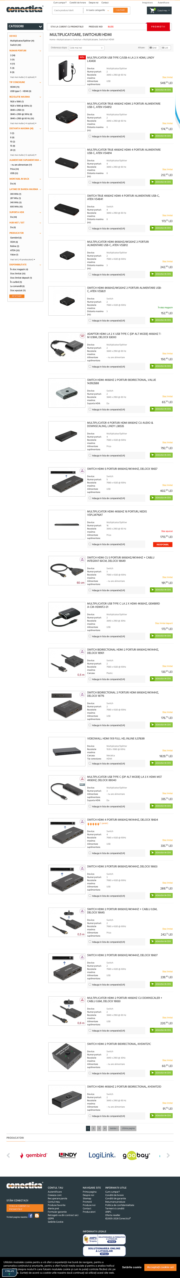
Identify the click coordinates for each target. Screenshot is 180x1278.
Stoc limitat (17, 273)
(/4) (108, 90)
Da (13, 183)
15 (12, 146)
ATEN (15, 250)
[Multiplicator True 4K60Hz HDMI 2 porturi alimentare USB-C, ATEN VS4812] (66, 116)
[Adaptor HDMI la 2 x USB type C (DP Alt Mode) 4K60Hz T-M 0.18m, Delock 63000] (66, 347)
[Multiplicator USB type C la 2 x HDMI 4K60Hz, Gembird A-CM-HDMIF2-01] (66, 616)
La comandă (17, 286)
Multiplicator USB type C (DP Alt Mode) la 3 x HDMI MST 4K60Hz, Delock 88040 (124, 779)
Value (14, 254)
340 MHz (16, 202)
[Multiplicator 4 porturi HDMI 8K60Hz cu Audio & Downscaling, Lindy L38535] (66, 436)
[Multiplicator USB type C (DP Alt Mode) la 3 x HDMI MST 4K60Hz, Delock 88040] (66, 790)
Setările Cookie (55, 1222)
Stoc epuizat (18, 290)
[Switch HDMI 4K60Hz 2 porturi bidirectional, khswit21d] (66, 1099)
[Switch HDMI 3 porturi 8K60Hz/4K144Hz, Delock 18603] (66, 879)
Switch (15, 45)
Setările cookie (132, 1267)
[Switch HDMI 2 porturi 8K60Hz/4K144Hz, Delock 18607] (66, 968)
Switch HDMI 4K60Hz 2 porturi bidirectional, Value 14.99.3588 (121, 382)
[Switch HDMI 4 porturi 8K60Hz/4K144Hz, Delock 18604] (66, 832)
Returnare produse (115, 1202)
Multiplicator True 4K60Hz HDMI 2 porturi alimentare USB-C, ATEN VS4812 (123, 105)
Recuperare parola (57, 1199)
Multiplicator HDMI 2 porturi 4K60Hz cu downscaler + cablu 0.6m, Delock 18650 (124, 1000)
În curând (16, 282)
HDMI (15, 87)
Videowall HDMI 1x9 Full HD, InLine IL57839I (116, 738)
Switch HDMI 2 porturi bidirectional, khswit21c (119, 1044)
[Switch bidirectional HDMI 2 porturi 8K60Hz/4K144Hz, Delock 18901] (66, 662)
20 (12, 150)
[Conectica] (25, 1186)
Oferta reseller (112, 1215)
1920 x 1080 (17, 101)
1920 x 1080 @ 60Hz (21, 106)
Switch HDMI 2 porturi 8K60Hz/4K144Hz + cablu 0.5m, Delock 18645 (122, 911)
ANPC (108, 1212)
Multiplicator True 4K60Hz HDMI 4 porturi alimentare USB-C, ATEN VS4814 (124, 152)
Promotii (158, 27)
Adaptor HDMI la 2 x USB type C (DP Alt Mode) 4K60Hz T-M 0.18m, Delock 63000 (124, 336)
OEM (14, 242)
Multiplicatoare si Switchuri (69, 39)
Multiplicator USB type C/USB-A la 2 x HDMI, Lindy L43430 (120, 59)
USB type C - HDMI (20, 91)
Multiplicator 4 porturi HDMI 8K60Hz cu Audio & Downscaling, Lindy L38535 (120, 425)
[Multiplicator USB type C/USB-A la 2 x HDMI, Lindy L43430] (66, 70)
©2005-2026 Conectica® (118, 1219)
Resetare (17, 296)
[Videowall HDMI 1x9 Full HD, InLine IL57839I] (66, 751)
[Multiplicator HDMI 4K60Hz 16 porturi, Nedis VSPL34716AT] (66, 524)
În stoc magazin (19, 269)
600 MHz (16, 206)
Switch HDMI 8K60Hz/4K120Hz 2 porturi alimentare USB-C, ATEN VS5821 (124, 290)
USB (14, 173)
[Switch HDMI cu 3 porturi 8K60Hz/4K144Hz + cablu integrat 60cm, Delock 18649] (66, 570)
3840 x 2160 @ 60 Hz (22, 118)
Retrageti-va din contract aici (63, 1215)
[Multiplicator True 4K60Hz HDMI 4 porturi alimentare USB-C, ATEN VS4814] (66, 162)
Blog (111, 27)
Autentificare (55, 1192)
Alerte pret (53, 1209)
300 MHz (15, 194)
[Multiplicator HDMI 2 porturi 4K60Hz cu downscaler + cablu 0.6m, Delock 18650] (66, 1011)
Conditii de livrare (78, 3)
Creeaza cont (55, 1195)
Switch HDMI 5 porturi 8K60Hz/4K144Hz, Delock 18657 (122, 469)
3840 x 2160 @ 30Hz (21, 114)
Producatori (89, 1212)
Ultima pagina (128, 1128)
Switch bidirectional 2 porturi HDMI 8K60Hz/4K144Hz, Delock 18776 (123, 694)
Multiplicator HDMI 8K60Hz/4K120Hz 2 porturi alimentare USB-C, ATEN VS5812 (118, 244)
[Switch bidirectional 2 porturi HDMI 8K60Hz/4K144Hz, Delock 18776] (66, 705)
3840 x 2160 (17, 110)
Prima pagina (90, 1192)
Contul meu (54, 1202)
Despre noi (93, 3)
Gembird (16, 238)
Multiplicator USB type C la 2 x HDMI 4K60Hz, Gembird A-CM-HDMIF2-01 (123, 605)
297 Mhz (15, 198)
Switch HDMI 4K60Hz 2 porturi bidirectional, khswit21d (124, 1087)
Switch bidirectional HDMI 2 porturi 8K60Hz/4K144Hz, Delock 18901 (123, 651)
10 (12, 141)
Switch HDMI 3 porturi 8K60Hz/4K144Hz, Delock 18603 (122, 866)
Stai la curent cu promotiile (19, 1208)
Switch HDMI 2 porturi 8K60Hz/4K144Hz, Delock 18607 (122, 955)
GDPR (51, 1219)
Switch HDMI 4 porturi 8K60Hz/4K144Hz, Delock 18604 (122, 820)
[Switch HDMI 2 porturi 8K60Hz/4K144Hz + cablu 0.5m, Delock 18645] (66, 922)
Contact (104, 3)
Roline (14, 246)
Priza (14, 169)
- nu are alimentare (21, 165)
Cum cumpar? (60, 3)
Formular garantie (57, 1212)
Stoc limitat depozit (21, 278)
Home (52, 39)
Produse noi (95, 27)
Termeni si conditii (114, 1209)
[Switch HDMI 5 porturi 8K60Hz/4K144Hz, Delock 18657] (66, 482)
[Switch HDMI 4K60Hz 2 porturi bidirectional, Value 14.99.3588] (66, 393)
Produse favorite (56, 1205)
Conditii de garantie (115, 1199)
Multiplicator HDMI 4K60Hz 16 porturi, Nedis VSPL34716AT (117, 513)
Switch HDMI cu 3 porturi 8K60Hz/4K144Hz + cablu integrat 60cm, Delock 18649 (120, 559)
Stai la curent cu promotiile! (67, 27)
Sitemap (87, 1199)
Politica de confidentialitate (119, 1205)
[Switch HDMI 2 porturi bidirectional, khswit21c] (66, 1057)
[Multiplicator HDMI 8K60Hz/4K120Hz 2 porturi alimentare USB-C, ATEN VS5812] (66, 255)
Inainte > (113, 1128)
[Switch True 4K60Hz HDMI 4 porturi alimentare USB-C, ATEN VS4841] (66, 209)
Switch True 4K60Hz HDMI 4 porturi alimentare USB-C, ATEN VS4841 (123, 198)
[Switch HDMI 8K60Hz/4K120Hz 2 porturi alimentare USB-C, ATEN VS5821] (66, 301)
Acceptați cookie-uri (160, 1267)
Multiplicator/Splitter (22, 41)
